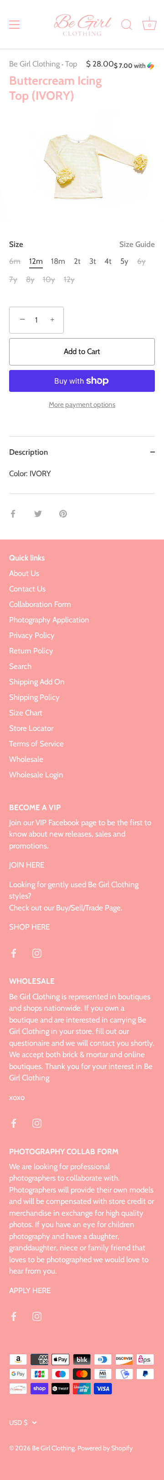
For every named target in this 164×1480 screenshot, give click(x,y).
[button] (134, 66)
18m (58, 261)
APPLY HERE (30, 1290)
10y (49, 279)
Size (82, 244)
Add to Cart (82, 351)
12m (36, 261)
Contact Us (27, 588)
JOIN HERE (26, 864)
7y (13, 279)
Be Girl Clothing (34, 63)
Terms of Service (36, 743)
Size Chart (25, 712)
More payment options (82, 404)
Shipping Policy (34, 697)
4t (108, 261)
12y (69, 279)
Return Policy (31, 650)
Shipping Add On (37, 681)
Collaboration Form (40, 604)
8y (30, 279)
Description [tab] (28, 452)
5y (124, 261)
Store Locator (31, 728)
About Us (24, 573)
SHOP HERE (29, 926)
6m (14, 261)
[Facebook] (13, 952)
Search (20, 666)
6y (141, 261)
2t (77, 261)
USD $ (18, 1422)
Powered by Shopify (105, 1448)
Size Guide (137, 244)
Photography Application (49, 619)
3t (92, 261)
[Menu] (15, 25)
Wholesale (26, 759)
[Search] (127, 26)
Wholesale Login (36, 774)
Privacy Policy (32, 635)
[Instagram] (36, 952)
